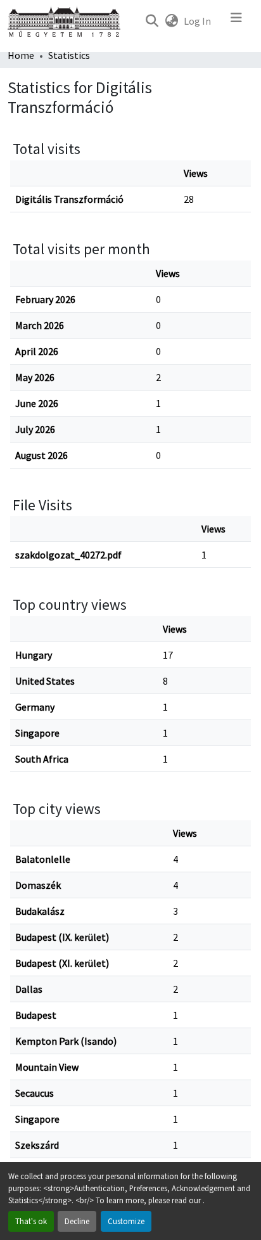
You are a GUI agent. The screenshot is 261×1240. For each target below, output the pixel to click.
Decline (77, 1221)
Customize (126, 1221)
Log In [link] (197, 21)
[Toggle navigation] (236, 21)
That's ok (31, 1221)
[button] (152, 21)
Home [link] (21, 55)
